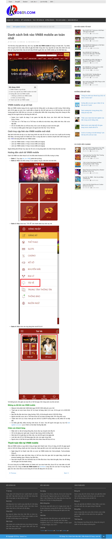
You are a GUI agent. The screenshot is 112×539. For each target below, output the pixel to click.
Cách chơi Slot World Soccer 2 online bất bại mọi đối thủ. (93, 185)
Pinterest (50, 530)
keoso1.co (23, 536)
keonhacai (42, 466)
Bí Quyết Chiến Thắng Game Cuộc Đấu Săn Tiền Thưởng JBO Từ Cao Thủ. (93, 148)
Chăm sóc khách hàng (18, 98)
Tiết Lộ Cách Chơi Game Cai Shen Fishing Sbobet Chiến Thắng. (92, 163)
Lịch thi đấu (43, 2)
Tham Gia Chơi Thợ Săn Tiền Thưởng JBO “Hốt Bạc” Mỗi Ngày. (93, 155)
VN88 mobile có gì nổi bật (17, 89)
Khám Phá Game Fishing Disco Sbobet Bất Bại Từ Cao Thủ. (93, 170)
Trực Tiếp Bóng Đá (38, 20)
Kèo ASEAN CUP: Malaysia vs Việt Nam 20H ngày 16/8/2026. (93, 45)
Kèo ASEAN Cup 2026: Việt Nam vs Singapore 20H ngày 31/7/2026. (92, 60)
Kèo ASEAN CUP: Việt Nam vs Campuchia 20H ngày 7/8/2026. (91, 53)
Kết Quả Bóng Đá (26, 20)
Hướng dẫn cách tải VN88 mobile (20, 94)
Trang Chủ (10, 20)
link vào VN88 (26, 158)
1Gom (10, 2)
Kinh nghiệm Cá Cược (19, 27)
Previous (13, 473)
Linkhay (64, 530)
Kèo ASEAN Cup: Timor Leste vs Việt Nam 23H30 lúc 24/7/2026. (93, 67)
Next (65, 473)
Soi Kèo (16, 20)
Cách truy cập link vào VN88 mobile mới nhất (23, 91)
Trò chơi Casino (60, 20)
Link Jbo (33, 2)
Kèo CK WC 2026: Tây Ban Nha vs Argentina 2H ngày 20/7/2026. (92, 75)
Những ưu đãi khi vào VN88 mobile (22, 96)
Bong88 (17, 2)
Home (8, 27)
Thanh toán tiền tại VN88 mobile (20, 100)
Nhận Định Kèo (72, 20)
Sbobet (25, 2)
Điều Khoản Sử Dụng (88, 536)
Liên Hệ (98, 536)
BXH (51, 2)
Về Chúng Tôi (63, 536)
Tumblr (58, 530)
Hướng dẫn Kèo (49, 20)
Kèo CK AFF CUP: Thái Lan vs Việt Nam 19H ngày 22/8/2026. (93, 31)
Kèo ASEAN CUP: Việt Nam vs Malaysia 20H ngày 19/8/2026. (93, 38)
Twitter (42, 530)
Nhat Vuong (13, 42)
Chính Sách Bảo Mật (75, 536)
